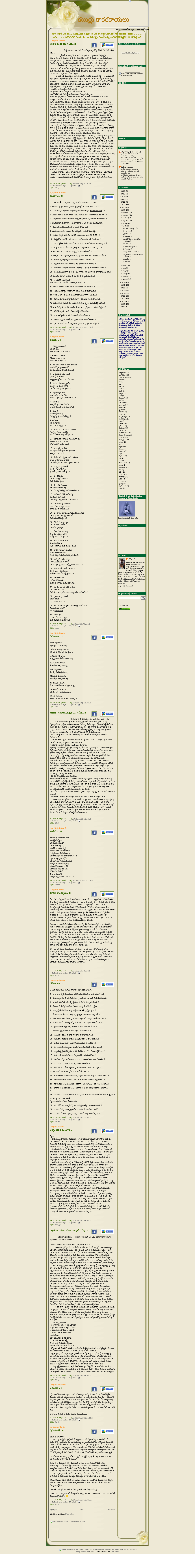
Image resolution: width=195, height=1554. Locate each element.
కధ (120, 384)
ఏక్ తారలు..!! (127, 231)
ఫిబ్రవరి (125, 276)
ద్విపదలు (122, 414)
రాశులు (121, 442)
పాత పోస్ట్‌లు (111, 1510)
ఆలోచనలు (122, 375)
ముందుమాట (123, 437)
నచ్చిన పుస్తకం (123, 416)
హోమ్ (82, 1510)
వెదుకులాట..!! (127, 236)
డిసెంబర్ (125, 212)
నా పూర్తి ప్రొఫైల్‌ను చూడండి (125, 586)
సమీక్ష (57, 188)
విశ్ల (120, 454)
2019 (123, 210)
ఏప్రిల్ (125, 271)
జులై (124, 226)
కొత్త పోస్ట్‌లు (53, 1510)
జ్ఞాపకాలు (122, 405)
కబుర (121, 389)
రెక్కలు (121, 447)
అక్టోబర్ (125, 218)
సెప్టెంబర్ (125, 221)
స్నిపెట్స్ (121, 484)
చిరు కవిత (122, 403)
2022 (123, 202)
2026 (123, 191)
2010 (123, 304)
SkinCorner (114, 1552)
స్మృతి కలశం (123, 486)
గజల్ (120, 400)
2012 (123, 299)
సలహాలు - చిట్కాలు (127, 167)
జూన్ (124, 265)
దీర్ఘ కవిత (122, 412)
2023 (123, 199)
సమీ (120, 470)
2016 (123, 288)
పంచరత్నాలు (123, 419)
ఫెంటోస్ (121, 430)
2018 (123, 282)
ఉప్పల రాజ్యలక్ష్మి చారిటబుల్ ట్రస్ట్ (131, 152)
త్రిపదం (57, 628)
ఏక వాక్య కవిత (123, 377)
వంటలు (121, 449)
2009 (123, 307)
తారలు (121, 407)
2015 (123, 290)
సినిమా (121, 479)
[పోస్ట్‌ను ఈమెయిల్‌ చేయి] (78, 185)
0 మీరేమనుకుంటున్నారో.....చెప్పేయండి (63, 185)
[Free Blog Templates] (124, 609)
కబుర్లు (57, 975)
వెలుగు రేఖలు (123, 463)
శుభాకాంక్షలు (123, 467)
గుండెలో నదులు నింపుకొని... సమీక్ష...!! (68, 712)
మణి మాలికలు (124, 433)
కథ (120, 382)
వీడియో (121, 460)
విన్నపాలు (122, 451)
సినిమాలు (122, 481)
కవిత (120, 396)
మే (124, 268)
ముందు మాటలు (124, 435)
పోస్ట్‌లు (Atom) (70, 1514)
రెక (120, 444)
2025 (123, 194)
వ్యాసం (121, 465)
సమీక (121, 472)
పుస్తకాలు (122, 426)
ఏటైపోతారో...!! (127, 262)
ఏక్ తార (57, 331)
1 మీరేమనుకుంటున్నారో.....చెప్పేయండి (63, 1420)
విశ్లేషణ (121, 456)
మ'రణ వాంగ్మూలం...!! (130, 246)
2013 (123, 296)
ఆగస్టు (125, 223)
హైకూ (121, 488)
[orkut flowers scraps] (97, 1549)
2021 (123, 205)
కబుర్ (121, 391)
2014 (123, 293)
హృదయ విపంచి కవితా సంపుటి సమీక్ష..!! (69, 1230)
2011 (123, 301)
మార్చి (125, 274)
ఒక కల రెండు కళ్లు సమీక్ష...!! (131, 228)
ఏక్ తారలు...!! (127, 249)
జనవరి (125, 279)
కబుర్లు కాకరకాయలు (103, 19)
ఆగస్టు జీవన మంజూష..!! (131, 252)
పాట (120, 421)
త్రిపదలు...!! (127, 234)
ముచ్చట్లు (58, 1224)
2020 (123, 207)
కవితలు (57, 707)
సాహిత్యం (122, 477)
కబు (120, 386)
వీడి (120, 458)
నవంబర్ (125, 215)
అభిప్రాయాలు (123, 373)
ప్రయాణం (122, 428)
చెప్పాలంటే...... (133, 559)
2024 (123, 197)
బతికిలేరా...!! (127, 259)
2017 (123, 285)
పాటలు (121, 423)
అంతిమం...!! (127, 244)
